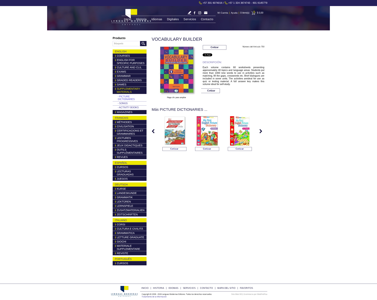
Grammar (124, 75)
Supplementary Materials (128, 90)
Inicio (127, 19)
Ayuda (234, 13)
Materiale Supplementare (128, 247)
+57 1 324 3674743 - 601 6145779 (247, 2)
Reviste (122, 253)
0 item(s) (244, 13)
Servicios (189, 19)
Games (121, 84)
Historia (141, 19)
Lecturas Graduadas (125, 173)
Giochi (121, 241)
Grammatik (125, 197)
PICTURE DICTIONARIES (126, 97)
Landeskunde (127, 193)
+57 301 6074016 (212, 2)
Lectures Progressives (127, 140)
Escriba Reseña (189, 12)
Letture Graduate (130, 237)
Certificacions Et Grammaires (130, 132)
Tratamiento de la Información (154, 296)
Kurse (121, 188)
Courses (123, 55)
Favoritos (246, 288)
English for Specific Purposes (130, 62)
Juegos (122, 178)
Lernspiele (125, 205)
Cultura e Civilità (130, 228)
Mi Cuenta (223, 13)
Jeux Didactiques (129, 145)
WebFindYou (262, 294)
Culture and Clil (129, 67)
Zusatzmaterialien (130, 210)
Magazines (124, 112)
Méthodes (124, 122)
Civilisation (125, 126)
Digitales (173, 19)
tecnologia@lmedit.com (205, 13)
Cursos (122, 167)
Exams (121, 71)
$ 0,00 (260, 13)
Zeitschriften (127, 214)
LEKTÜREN (124, 201)
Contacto (207, 19)
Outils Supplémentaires (130, 151)
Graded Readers (129, 80)
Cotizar (215, 47)
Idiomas (156, 19)
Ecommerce (248, 294)
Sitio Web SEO (237, 294)
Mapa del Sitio (226, 288)
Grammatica (126, 233)
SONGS (123, 103)
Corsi (121, 224)
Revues (122, 157)
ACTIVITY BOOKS (128, 107)
